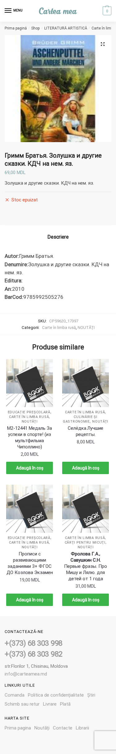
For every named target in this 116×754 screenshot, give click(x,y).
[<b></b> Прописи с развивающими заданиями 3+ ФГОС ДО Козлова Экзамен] (29, 509)
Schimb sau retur (22, 704)
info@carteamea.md (26, 674)
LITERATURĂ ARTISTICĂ (65, 28)
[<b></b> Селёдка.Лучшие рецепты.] (85, 383)
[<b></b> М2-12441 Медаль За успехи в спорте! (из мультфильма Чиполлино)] (29, 383)
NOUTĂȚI (86, 327)
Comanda (14, 695)
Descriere (58, 237)
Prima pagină (16, 28)
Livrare (50, 704)
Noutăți (41, 728)
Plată (65, 704)
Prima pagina (18, 728)
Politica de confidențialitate (56, 695)
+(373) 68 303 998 (33, 643)
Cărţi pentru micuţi (85, 543)
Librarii (82, 728)
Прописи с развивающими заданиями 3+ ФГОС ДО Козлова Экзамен (29, 563)
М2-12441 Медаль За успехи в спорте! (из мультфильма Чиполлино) (29, 437)
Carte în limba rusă (59, 327)
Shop (35, 28)
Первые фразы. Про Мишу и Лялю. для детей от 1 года (85, 566)
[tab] (58, 237)
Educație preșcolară (29, 412)
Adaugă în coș (29, 467)
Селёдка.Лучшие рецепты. (85, 431)
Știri (91, 695)
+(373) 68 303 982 (33, 654)
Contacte (62, 728)
